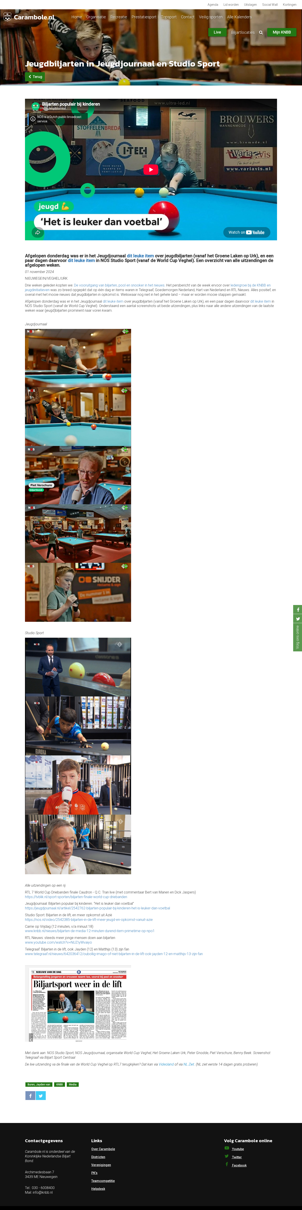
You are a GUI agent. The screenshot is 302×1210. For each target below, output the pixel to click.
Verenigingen (101, 1165)
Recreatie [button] (118, 17)
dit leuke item (140, 255)
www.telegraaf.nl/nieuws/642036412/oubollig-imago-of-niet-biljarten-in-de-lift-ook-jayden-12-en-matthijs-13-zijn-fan (114, 954)
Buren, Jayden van (39, 1084)
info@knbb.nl (43, 1192)
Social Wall (270, 4)
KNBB (59, 1084)
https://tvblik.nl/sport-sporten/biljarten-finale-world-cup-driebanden (76, 897)
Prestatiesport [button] (144, 17)
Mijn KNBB (282, 32)
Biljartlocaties (243, 32)
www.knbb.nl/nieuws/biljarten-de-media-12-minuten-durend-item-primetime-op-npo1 (90, 931)
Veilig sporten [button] (211, 17)
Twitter (236, 1157)
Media (72, 1084)
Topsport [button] (169, 17)
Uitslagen (250, 4)
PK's (94, 1173)
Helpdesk (98, 1189)
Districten (98, 1157)
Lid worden (231, 4)
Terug (37, 77)
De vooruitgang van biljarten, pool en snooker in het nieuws (119, 285)
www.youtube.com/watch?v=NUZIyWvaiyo (59, 942)
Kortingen (289, 4)
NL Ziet (188, 1064)
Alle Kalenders (239, 17)
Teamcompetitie (103, 1181)
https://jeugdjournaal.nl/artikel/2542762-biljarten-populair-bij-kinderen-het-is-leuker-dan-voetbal (97, 908)
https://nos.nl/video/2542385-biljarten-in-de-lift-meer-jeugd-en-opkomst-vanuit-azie (89, 920)
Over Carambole (103, 1149)
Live (217, 32)
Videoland (166, 1064)
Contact (188, 17)
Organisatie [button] (96, 17)
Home (76, 17)
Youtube (237, 1149)
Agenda (213, 4)
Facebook (239, 1165)
